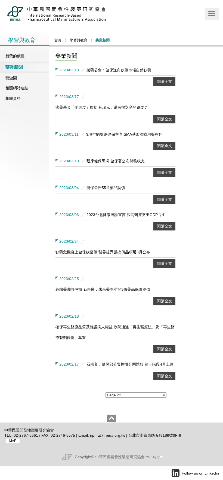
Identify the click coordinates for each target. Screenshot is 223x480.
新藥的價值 (14, 56)
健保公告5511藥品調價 (105, 188)
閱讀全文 (164, 81)
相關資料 (13, 98)
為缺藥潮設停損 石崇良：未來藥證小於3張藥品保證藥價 (102, 289)
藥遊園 (11, 78)
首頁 (57, 40)
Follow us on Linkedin (200, 473)
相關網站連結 (16, 88)
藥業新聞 (14, 67)
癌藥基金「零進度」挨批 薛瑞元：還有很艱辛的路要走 (101, 107)
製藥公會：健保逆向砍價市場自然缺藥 (118, 70)
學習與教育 (78, 40)
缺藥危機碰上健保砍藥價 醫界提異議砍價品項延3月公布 (102, 252)
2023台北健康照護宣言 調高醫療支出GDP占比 (125, 214)
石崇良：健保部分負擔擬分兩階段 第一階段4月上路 (130, 364)
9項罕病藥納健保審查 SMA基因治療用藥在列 (124, 134)
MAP (12, 441)
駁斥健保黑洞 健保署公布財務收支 (115, 161)
